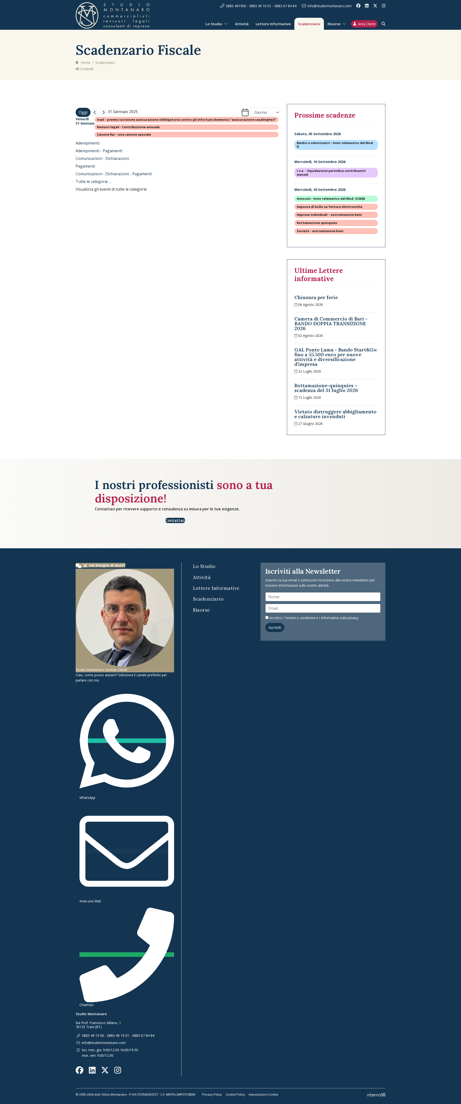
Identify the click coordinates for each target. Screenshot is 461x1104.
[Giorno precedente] (95, 112)
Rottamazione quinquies (317, 223)
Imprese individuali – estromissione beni (329, 215)
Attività (242, 23)
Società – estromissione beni (320, 231)
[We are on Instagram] (383, 5)
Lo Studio (214, 23)
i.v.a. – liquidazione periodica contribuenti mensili (331, 172)
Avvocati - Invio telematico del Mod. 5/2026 (331, 199)
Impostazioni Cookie (263, 1094)
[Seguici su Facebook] (358, 5)
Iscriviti (274, 627)
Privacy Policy (212, 1094)
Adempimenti (87, 143)
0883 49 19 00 (93, 1035)
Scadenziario (309, 23)
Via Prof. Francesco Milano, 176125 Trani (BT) (98, 1024)
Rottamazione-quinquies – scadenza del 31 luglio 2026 (326, 387)
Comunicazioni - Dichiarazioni (102, 158)
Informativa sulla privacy (339, 617)
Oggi (83, 112)
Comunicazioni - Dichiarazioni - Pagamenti (114, 173)
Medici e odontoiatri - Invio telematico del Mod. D (335, 145)
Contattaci (175, 520)
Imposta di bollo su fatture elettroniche (329, 207)
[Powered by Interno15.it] (376, 1094)
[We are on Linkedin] (367, 5)
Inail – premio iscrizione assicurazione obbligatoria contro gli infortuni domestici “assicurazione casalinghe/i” (186, 119)
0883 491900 (236, 6)
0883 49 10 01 (260, 6)
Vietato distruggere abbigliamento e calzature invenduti (335, 414)
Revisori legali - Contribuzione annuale (128, 127)
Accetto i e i (313, 617)
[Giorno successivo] (103, 112)
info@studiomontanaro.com (330, 6)
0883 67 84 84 (285, 6)
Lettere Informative (273, 23)
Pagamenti (85, 166)
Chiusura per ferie (316, 297)
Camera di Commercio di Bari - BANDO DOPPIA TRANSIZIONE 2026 (330, 323)
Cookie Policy (235, 1094)
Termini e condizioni (299, 617)
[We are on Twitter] (375, 5)
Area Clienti (367, 24)
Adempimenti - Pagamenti (99, 150)
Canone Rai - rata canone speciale (124, 134)
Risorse (334, 23)
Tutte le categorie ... (93, 181)
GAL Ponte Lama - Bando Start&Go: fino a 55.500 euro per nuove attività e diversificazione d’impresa (335, 357)
